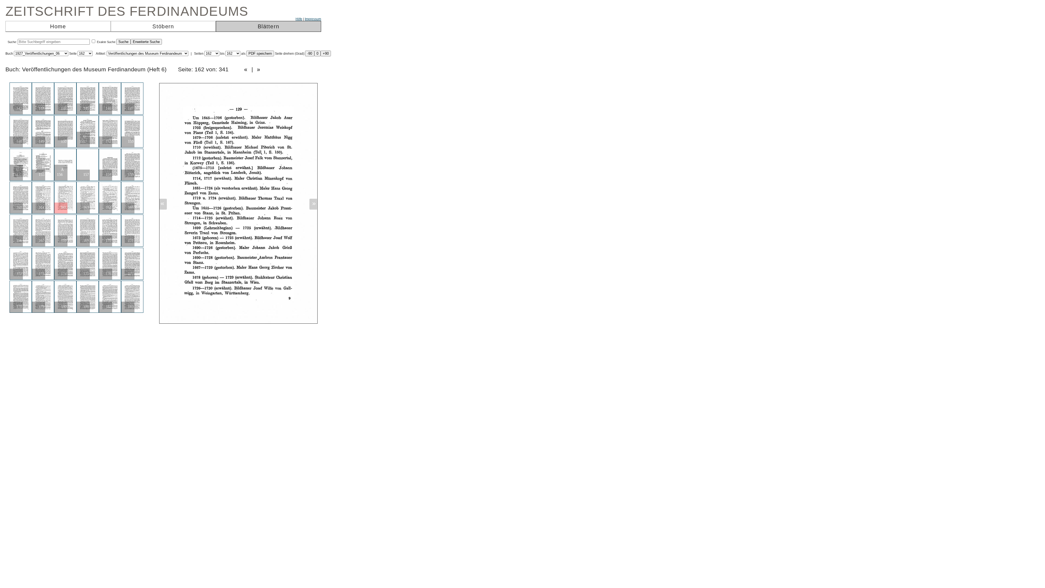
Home (58, 26)
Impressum (313, 19)
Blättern (268, 26)
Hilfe (299, 19)
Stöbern (163, 26)
